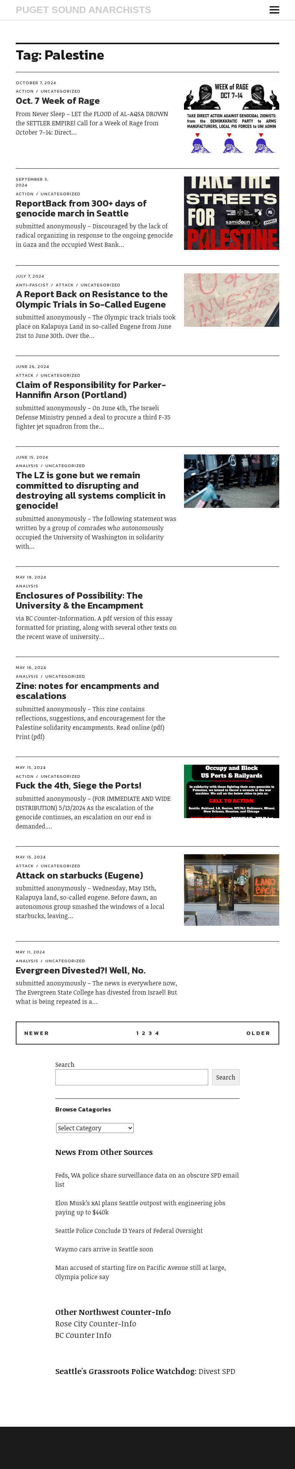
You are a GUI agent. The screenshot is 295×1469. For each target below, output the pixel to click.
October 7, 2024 (36, 83)
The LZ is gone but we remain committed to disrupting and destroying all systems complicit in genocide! (91, 490)
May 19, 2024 (31, 577)
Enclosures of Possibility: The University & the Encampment (79, 600)
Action (25, 91)
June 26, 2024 (32, 366)
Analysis (27, 465)
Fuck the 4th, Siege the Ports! (78, 785)
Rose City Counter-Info (95, 1323)
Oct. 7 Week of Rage (58, 100)
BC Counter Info (83, 1334)
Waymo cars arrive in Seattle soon (104, 1249)
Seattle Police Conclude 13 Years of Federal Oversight (129, 1230)
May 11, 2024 (30, 952)
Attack (65, 285)
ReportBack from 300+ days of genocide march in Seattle (81, 208)
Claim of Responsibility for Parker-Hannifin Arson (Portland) (91, 389)
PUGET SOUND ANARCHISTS (83, 9)
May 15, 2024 (31, 767)
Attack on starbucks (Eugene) (79, 875)
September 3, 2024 (32, 182)
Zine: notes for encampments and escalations (87, 690)
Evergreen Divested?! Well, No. (81, 970)
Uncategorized (61, 91)
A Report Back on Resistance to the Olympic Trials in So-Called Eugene (92, 299)
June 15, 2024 (32, 457)
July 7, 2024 (30, 276)
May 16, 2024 (31, 667)
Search (65, 1064)
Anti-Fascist (32, 285)
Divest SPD (217, 1371)
